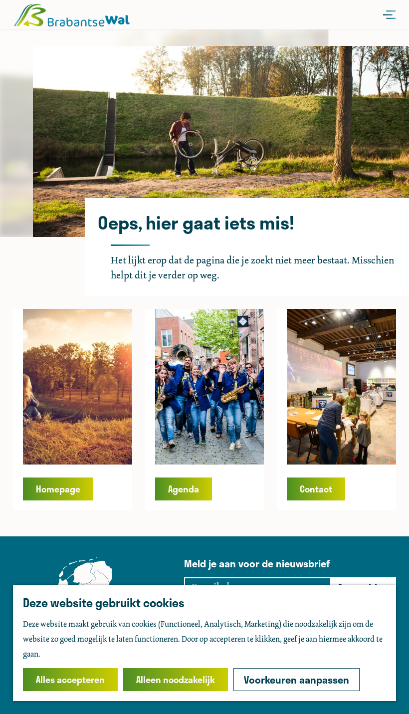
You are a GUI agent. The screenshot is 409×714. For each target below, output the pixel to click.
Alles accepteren (70, 680)
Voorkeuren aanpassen (296, 679)
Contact (316, 489)
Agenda (183, 489)
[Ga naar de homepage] (71, 14)
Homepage (58, 489)
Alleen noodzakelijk (175, 680)
